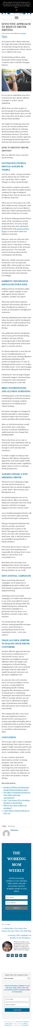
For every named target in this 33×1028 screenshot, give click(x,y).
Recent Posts (11, 826)
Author (4, 826)
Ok (16, 10)
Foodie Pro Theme (22, 1021)
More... (27, 950)
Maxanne (14, 830)
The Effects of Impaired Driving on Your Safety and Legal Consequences (16, 795)
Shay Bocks (9, 1023)
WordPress (25, 1025)
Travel (8, 924)
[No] (31, 6)
